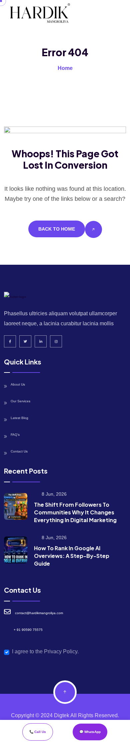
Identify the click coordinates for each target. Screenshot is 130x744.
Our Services (20, 401)
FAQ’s (15, 434)
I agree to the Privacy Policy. (45, 651)
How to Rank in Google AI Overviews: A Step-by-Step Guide (71, 556)
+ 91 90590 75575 (28, 630)
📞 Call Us (37, 732)
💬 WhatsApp (90, 732)
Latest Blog (19, 418)
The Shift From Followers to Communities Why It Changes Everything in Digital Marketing (75, 512)
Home (65, 68)
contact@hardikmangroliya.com (39, 613)
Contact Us (19, 451)
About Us (18, 384)
